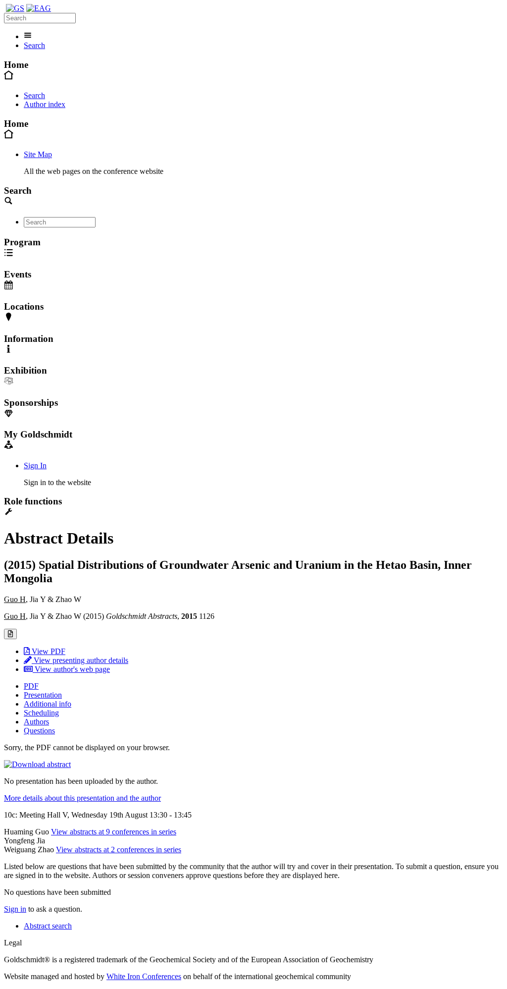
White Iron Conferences (143, 976)
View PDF (47, 651)
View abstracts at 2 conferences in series (118, 849)
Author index (44, 104)
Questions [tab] (39, 730)
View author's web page (71, 669)
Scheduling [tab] (41, 713)
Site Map (38, 154)
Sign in (15, 909)
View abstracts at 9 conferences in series (113, 831)
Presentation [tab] (43, 695)
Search (34, 45)
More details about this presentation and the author (82, 798)
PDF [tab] (31, 686)
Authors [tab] (36, 721)
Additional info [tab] (47, 704)
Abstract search (48, 926)
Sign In (35, 465)
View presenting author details (80, 660)
